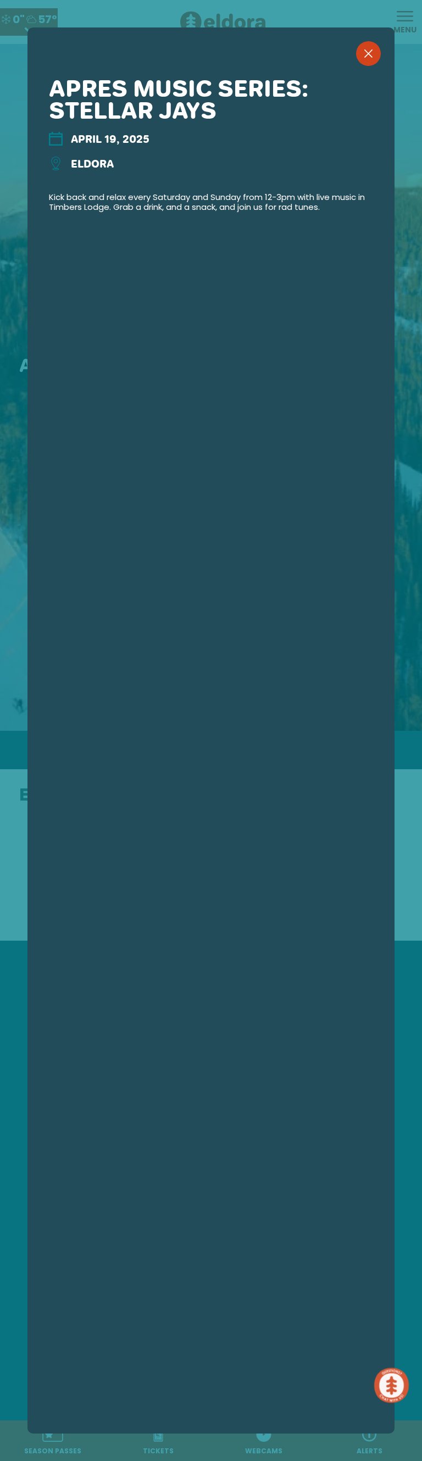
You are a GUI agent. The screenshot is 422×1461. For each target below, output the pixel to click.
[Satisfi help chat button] (393, 1385)
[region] (211, 748)
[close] (368, 53)
